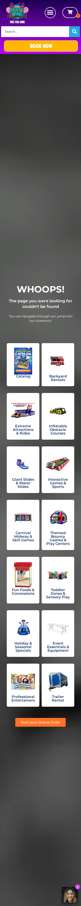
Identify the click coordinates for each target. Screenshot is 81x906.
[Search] (74, 31)
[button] (50, 12)
